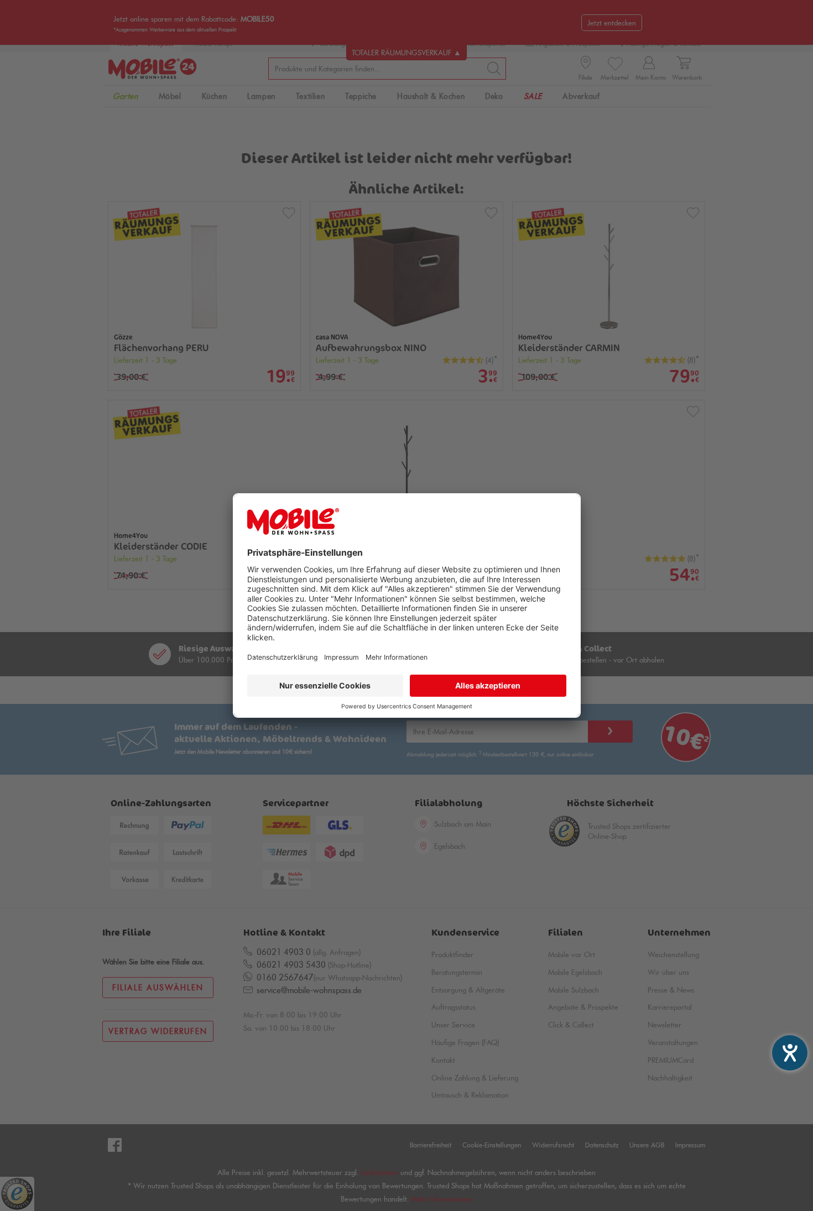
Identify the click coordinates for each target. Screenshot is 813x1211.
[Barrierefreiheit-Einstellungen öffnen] (789, 1053)
